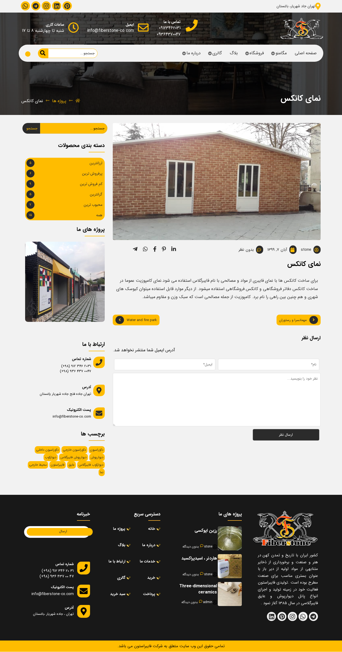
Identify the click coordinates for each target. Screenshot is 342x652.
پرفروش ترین (92, 173)
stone (208, 546)
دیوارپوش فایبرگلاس (73, 457)
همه (99, 215)
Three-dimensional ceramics (198, 589)
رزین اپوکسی (206, 530)
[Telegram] (35, 5)
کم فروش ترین (91, 184)
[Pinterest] (67, 5)
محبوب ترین (93, 205)
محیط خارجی (38, 464)
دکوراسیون (96, 449)
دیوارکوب (50, 457)
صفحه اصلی (306, 53)
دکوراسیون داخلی (47, 449)
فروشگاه (257, 53)
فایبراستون (57, 464)
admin (207, 602)
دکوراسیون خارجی (74, 449)
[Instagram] (46, 5)
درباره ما (193, 53)
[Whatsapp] (25, 5)
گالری (217, 53)
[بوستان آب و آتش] (78, 252)
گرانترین (96, 194)
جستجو (31, 128)
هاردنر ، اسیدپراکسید (199, 558)
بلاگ (234, 53)
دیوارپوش (97, 457)
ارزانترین (96, 163)
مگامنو (281, 53)
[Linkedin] (56, 5)
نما (101, 472)
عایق (71, 464)
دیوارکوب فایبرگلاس (91, 464)
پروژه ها (59, 101)
